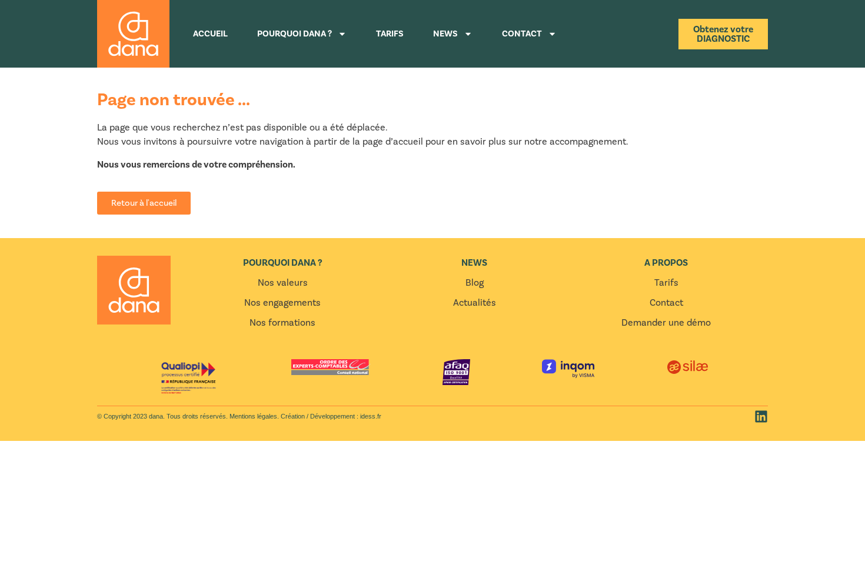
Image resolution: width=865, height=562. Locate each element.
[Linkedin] (761, 416)
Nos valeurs (283, 283)
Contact (522, 33)
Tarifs (390, 33)
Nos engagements (282, 303)
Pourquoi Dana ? (294, 33)
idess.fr (370, 416)
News (445, 33)
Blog (474, 283)
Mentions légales (252, 416)
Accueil (210, 33)
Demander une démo (666, 323)
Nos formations (282, 323)
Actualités (474, 303)
